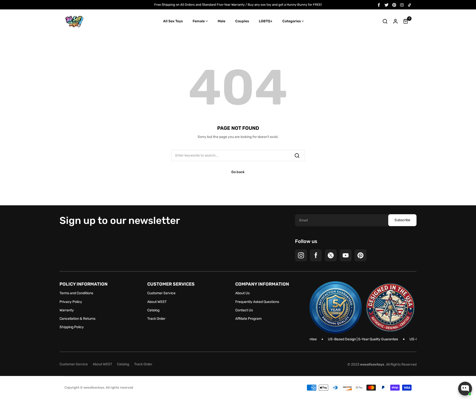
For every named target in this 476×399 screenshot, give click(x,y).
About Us (242, 293)
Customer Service (161, 293)
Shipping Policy (72, 327)
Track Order (156, 319)
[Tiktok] (410, 4)
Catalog (153, 310)
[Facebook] (379, 4)
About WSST (157, 302)
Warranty (67, 310)
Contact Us (244, 310)
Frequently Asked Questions (257, 302)
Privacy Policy (71, 302)
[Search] (297, 155)
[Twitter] (386, 4)
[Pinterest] (394, 4)
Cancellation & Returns (77, 319)
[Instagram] (402, 4)
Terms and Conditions (76, 293)
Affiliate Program (248, 319)
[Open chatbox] (465, 389)
